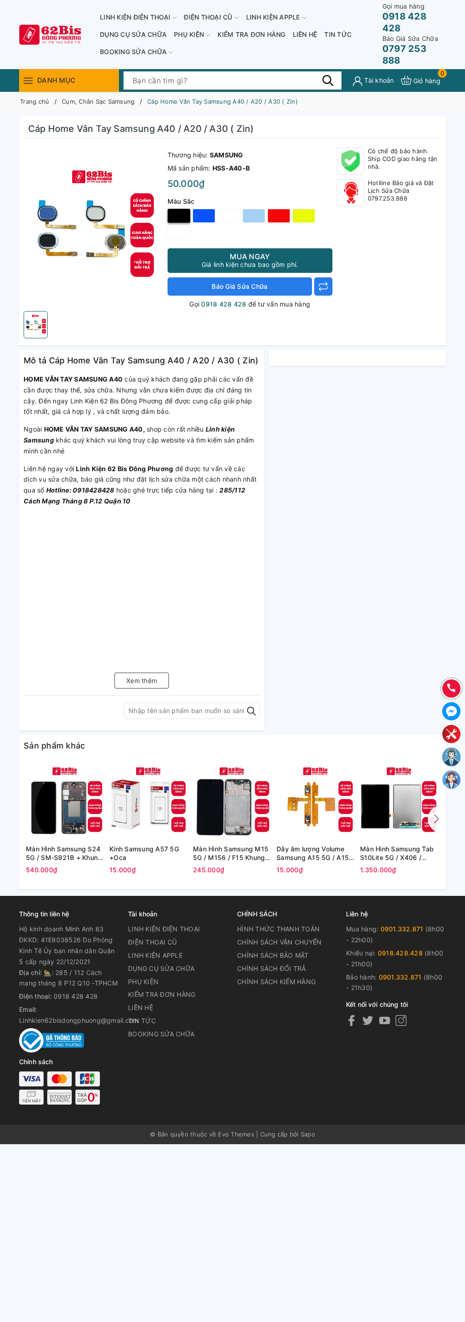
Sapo (308, 1134)
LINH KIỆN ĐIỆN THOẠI (136, 17)
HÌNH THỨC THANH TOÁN (278, 929)
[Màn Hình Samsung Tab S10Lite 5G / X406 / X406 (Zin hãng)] (399, 801)
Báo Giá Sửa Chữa (239, 286)
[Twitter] (367, 1020)
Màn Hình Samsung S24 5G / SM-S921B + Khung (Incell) (64, 853)
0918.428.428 (400, 953)
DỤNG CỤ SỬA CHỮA (133, 34)
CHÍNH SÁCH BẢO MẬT (273, 955)
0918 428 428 (404, 18)
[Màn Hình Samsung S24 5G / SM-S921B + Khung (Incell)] (65, 801)
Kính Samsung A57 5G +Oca (144, 853)
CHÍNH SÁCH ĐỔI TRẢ (271, 968)
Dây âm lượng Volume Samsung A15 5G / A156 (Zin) (315, 853)
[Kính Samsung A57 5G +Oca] (148, 801)
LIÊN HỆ (305, 34)
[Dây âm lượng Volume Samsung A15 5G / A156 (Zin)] (316, 801)
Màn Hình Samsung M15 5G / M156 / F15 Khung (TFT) (230, 853)
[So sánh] (323, 286)
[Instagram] (401, 1020)
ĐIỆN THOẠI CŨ (209, 17)
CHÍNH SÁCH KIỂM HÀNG (276, 981)
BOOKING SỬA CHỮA (134, 51)
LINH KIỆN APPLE (274, 17)
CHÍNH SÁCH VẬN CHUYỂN (279, 942)
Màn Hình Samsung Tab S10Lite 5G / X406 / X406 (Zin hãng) (397, 853)
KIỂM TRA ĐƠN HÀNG (251, 34)
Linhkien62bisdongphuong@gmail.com (78, 1020)
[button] (434, 819)
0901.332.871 (402, 929)
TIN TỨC (337, 34)
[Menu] (28, 80)
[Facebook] (351, 1020)
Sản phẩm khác (54, 745)
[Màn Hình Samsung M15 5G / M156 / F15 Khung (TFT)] (232, 801)
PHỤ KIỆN (190, 34)
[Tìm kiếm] (328, 80)
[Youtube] (384, 1020)
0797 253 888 (410, 50)
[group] (93, 227)
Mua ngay (250, 260)
